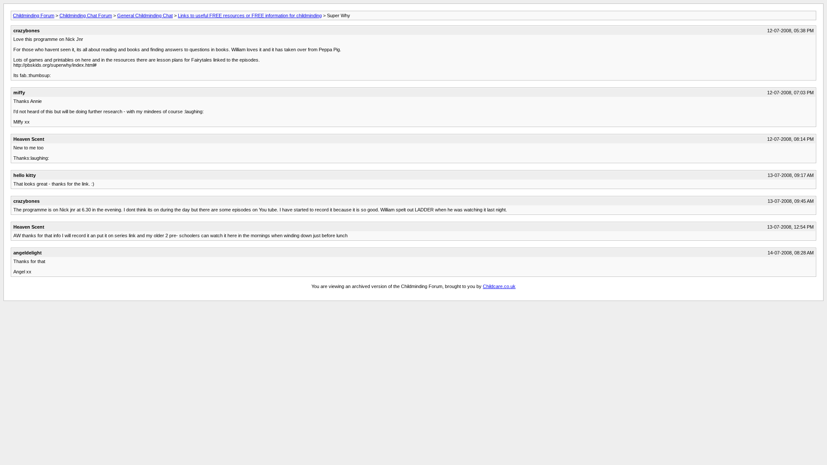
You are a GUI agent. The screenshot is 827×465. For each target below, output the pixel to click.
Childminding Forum (33, 15)
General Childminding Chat (145, 15)
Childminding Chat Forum (85, 15)
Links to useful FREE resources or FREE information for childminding (250, 15)
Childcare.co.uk (499, 286)
